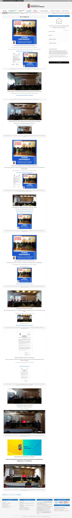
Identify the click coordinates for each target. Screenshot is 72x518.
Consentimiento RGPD (53, 49)
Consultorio (39, 506)
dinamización (49, 506)
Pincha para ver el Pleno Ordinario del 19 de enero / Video (24, 207)
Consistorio (39, 135)
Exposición (49, 507)
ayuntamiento (31, 135)
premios (48, 510)
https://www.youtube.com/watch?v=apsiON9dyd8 (24, 95)
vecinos (26, 490)
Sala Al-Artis (43, 511)
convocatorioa (20, 191)
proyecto (38, 511)
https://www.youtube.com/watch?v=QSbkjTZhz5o (24, 325)
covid (42, 506)
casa (51, 504)
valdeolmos (46, 512)
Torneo (38, 512)
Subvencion (30, 384)
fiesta (37, 508)
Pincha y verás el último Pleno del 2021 (24, 308)
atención (45, 503)
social (27, 384)
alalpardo (48, 502)
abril (30, 190)
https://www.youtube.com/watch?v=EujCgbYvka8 (24, 210)
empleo (41, 507)
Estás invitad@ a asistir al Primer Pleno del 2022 (24, 260)
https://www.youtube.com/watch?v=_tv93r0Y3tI (24, 125)
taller (47, 511)
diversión (38, 507)
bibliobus (44, 504)
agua (43, 502)
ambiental (42, 503)
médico (45, 509)
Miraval (38, 509)
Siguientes (19, 494)
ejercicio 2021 (18, 384)
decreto (24, 191)
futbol (43, 508)
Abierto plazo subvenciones (24, 366)
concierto (43, 505)
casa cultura (39, 505)
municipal (42, 509)
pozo (46, 510)
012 (37, 502)
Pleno (31, 68)
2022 (33, 286)
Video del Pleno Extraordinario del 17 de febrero (24, 456)
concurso (47, 505)
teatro (50, 511)
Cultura (45, 506)
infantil (46, 508)
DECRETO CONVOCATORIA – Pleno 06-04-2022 (24, 172)
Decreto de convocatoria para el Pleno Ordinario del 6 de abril (24, 165)
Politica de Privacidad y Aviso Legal (62, 54)
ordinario (27, 191)
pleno (38, 68)
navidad (38, 510)
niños (41, 510)
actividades (40, 502)
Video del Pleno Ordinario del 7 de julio (24, 405)
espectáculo (45, 507)
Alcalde (28, 68)
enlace (42, 230)
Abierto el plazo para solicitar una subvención (24, 357)
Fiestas (40, 508)
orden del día (41, 286)
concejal (39, 489)
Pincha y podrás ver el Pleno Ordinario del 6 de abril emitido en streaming (24, 121)
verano (38, 513)
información (49, 508)
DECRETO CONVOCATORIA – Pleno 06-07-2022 (24, 51)
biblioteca (48, 504)
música (48, 509)
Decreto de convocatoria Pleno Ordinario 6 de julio (24, 45)
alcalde (38, 503)
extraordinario (23, 328)
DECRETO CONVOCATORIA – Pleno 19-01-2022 (24, 212)
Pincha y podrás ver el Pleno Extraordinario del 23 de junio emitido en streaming (24, 91)
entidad (22, 384)
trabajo (41, 512)
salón (24, 490)
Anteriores (4, 494)
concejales (35, 135)
